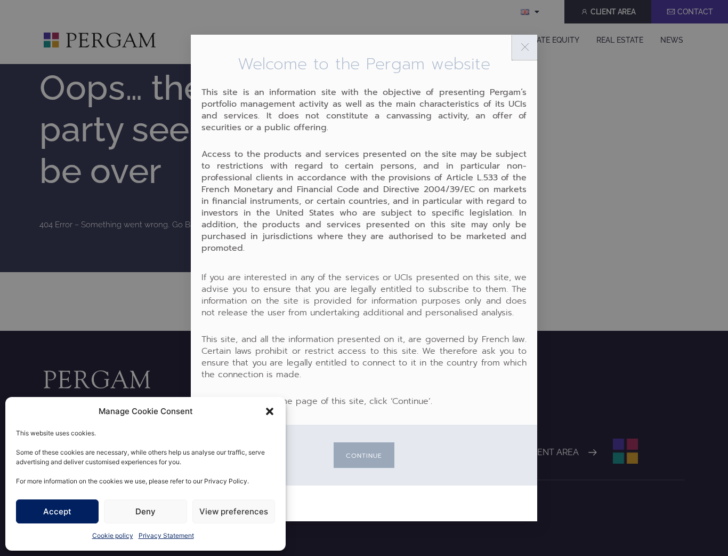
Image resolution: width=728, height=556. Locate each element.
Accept (57, 511)
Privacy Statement (166, 535)
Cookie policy (112, 535)
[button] (269, 411)
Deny (145, 511)
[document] (364, 278)
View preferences (233, 511)
